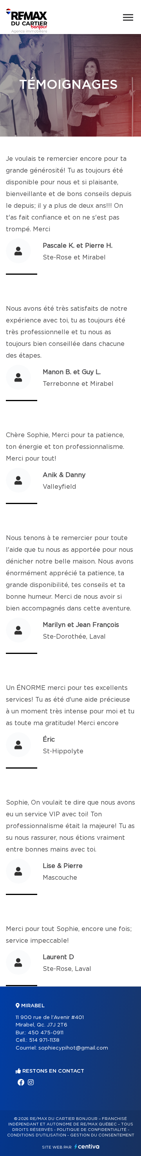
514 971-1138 (44, 1040)
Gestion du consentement (102, 1135)
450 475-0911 (45, 1032)
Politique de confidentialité (92, 1130)
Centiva (86, 1146)
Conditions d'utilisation (36, 1135)
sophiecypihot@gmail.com (73, 1048)
